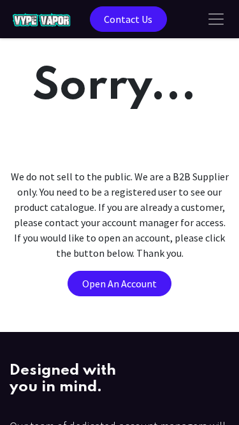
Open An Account (119, 283)
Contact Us (128, 19)
